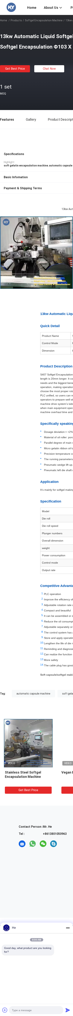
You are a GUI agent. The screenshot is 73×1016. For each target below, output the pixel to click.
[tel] (64, 843)
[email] (22, 843)
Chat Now (49, 68)
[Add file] (4, 1010)
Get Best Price (15, 68)
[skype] (53, 843)
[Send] (68, 1010)
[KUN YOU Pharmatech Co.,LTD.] (11, 7)
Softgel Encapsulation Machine (44, 20)
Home (3, 20)
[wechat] (43, 843)
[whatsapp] (32, 843)
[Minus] (68, 928)
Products (16, 20)
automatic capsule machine (33, 693)
